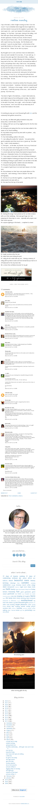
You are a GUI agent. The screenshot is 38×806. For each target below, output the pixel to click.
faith (8, 589)
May (7, 736)
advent (25, 578)
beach (11, 580)
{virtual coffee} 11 (11, 774)
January (8, 778)
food (29, 589)
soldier (29, 604)
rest (34, 602)
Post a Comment (7, 490)
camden (25, 583)
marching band (25, 598)
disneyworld (10, 587)
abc (20, 578)
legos (4, 598)
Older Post (34, 493)
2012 (6, 719)
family (13, 589)
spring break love (11, 745)
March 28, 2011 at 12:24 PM (11, 321)
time (9, 608)
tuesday (19, 608)
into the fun (9, 750)
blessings (12, 583)
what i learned (11, 610)
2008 (6, 783)
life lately (9, 598)
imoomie (7, 463)
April (7, 737)
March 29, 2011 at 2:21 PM (11, 442)
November (9, 725)
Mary (6, 342)
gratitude (11, 594)
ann (34, 578)
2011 (6, 721)
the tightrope (9, 770)
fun (17, 591)
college (33, 585)
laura (32, 596)
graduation (28, 592)
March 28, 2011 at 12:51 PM (11, 338)
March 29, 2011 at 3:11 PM (11, 459)
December (9, 723)
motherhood (26, 600)
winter (18, 610)
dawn (5, 587)
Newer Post (4, 493)
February (9, 776)
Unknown (7, 292)
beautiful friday (10, 752)
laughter (27, 596)
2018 (6, 708)
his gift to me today (11, 757)
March (8, 739)
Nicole (6, 400)
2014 (6, 715)
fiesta (16, 589)
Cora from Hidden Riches (11, 477)
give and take (10, 761)
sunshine (5, 608)
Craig (6, 446)
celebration (7, 585)
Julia (6, 325)
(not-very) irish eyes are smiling (15, 754)
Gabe (6, 360)
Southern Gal (8, 311)
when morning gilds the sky (19, 690)
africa (30, 578)
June (7, 734)
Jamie (6, 423)
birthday (5, 583)
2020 (6, 704)
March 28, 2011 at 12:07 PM (11, 296)
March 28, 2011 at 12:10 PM (11, 307)
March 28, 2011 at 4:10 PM (11, 403)
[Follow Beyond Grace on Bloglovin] (19, 791)
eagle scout (23, 587)
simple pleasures (21, 604)
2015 (6, 714)
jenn (6, 300)
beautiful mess (21, 580)
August (8, 730)
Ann (31, 113)
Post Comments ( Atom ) (16, 496)
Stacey (6, 351)
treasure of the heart (12, 772)
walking (5, 610)
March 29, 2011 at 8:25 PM (11, 473)
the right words (10, 759)
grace (22, 592)
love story (16, 598)
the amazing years (19, 654)
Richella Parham (9, 333)
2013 (6, 717)
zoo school (6, 612)
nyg (14, 602)
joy (15, 596)
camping (33, 583)
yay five (22, 610)
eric (4, 589)
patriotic (31, 602)
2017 (6, 710)
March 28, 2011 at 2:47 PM (11, 396)
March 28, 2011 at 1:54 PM (11, 388)
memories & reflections (9, 600)
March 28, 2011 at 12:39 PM (11, 329)
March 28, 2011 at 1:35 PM (11, 347)
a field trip (9, 755)
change (13, 585)
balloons (5, 580)
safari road (6, 604)
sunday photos (30, 606)
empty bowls (31, 587)
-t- (5, 373)
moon (18, 600)
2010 (6, 779)
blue (18, 583)
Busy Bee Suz (8, 407)
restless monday (10, 743)
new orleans (9, 602)
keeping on (21, 596)
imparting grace (7, 596)
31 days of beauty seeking (14, 576)
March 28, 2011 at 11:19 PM (11, 428)
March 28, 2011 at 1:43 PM (11, 355)
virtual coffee (31, 608)
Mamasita (7, 432)
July (7, 732)
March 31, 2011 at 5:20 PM (11, 487)
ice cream (32, 594)
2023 (6, 701)
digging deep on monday (13, 768)
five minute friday (23, 589)
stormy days (10, 606)
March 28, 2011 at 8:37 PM (11, 419)
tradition (14, 608)
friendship (11, 592)
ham (16, 594)
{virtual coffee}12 (11, 767)
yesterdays (28, 610)
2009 (6, 781)
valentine (25, 608)
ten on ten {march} (11, 765)
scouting (12, 604)
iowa (12, 596)
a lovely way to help (11, 741)
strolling (17, 606)
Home (19, 493)
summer (23, 606)
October (8, 726)
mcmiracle (32, 598)
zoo (34, 610)
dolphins (17, 587)
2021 (6, 702)
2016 (6, 712)
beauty (33, 580)
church (24, 585)
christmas (18, 585)
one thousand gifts (21, 284)
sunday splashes (10, 763)
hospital (27, 594)
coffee (28, 585)
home (19, 594)
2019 (6, 706)
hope (23, 594)
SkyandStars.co (25, 803)
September (9, 728)
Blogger (22, 796)
